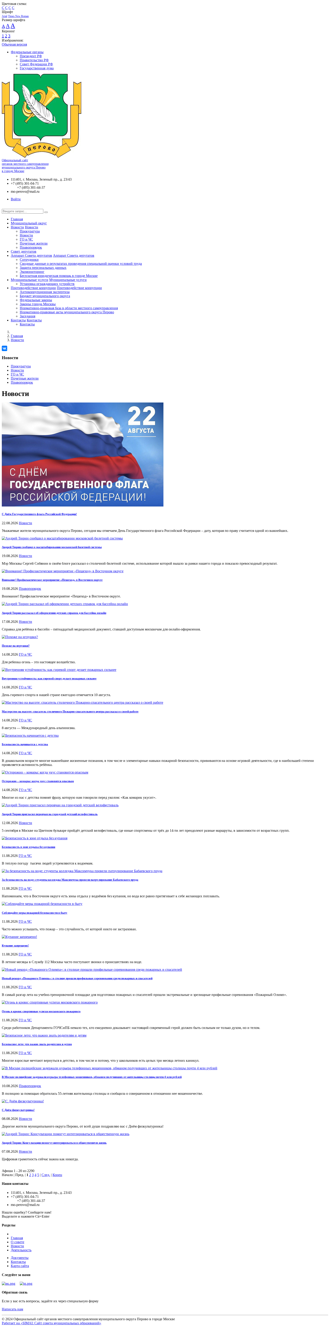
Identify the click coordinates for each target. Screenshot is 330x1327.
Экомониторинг (32, 272)
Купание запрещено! (15, 945)
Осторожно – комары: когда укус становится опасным (38, 781)
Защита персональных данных (43, 268)
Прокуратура (30, 231)
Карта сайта (20, 1266)
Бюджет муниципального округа (45, 296)
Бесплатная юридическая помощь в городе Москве (59, 276)
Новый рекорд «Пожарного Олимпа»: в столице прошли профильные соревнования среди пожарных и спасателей (77, 978)
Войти (16, 199)
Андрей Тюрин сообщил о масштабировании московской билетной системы (52, 547)
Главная (17, 219)
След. (46, 1175)
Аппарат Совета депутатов (31, 255)
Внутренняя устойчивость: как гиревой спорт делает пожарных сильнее (49, 678)
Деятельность (21, 1250)
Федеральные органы (27, 52)
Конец (57, 1175)
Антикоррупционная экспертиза (45, 292)
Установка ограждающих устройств (47, 284)
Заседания (27, 316)
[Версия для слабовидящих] (5, 207)
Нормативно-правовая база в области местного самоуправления (69, 308)
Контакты (18, 320)
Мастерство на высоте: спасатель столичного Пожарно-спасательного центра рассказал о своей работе (70, 711)
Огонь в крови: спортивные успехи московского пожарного (41, 1011)
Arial (4, 16)
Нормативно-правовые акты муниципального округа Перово (67, 312)
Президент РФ (31, 56)
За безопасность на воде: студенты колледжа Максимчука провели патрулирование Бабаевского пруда (70, 879)
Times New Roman (18, 16)
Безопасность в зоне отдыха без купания (28, 847)
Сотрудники (29, 259)
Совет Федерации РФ (36, 64)
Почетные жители (34, 243)
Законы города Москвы (38, 304)
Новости (17, 227)
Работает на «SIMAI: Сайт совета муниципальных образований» (51, 1323)
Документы (20, 1258)
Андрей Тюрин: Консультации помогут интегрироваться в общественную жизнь (54, 1142)
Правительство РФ (34, 60)
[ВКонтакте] (4, 348)
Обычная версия (14, 44)
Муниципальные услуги (29, 280)
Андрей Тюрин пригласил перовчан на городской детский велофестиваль (50, 814)
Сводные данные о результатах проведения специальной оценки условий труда (81, 263)
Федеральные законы (36, 300)
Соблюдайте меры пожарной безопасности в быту (34, 912)
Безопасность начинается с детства (25, 744)
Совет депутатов (23, 251)
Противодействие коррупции (33, 288)
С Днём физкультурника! (18, 1110)
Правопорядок (31, 247)
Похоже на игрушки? (16, 645)
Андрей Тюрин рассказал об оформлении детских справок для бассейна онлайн (54, 613)
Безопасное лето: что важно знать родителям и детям (37, 1044)
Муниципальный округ (29, 223)
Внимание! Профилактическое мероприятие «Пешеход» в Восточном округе (52, 580)
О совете (17, 1242)
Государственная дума (37, 68)
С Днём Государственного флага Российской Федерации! (39, 514)
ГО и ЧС (26, 239)
